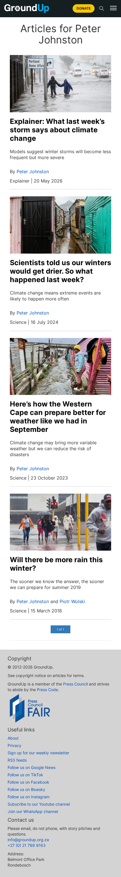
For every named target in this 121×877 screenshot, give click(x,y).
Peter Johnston (33, 171)
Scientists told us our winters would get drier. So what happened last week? (60, 271)
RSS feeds (17, 760)
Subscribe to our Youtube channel (39, 804)
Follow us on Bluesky (26, 789)
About (13, 738)
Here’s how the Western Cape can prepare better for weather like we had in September (58, 417)
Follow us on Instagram (29, 796)
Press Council (75, 684)
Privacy (14, 745)
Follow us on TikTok (25, 774)
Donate (84, 8)
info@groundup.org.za (28, 839)
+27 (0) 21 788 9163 (27, 845)
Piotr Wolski (72, 601)
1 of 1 (60, 629)
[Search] (101, 8)
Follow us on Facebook (28, 782)
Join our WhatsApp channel (33, 811)
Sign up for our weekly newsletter (38, 752)
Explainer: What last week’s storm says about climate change (57, 129)
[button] (113, 8)
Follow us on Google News (31, 767)
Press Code (47, 689)
